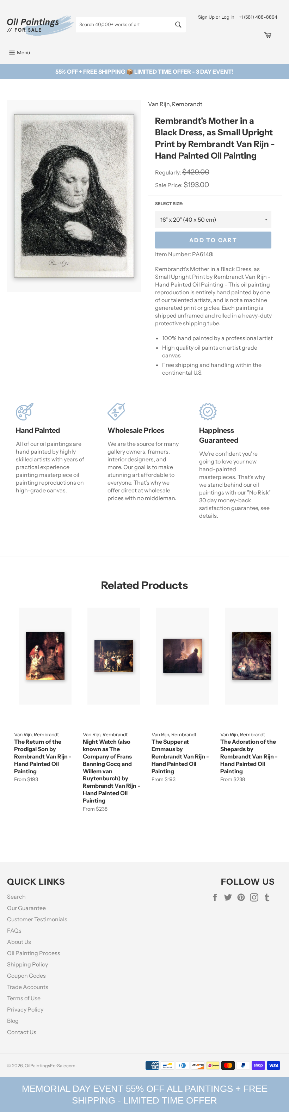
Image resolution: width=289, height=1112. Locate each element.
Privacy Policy (25, 1009)
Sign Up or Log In (216, 17)
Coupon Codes (26, 975)
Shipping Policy (27, 964)
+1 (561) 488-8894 (258, 17)
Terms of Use (24, 998)
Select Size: (169, 203)
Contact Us (21, 1032)
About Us (19, 941)
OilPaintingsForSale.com (50, 1065)
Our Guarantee (26, 907)
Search (16, 896)
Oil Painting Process (33, 953)
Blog (13, 1020)
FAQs (14, 930)
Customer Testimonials (37, 919)
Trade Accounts (27, 986)
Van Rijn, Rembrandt (175, 103)
